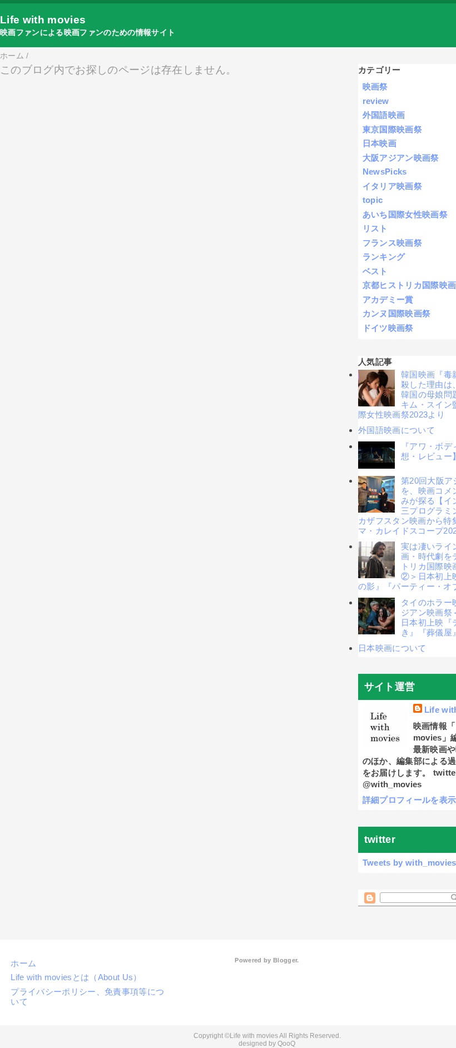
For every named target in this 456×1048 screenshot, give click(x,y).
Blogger (285, 960)
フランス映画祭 (392, 242)
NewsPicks (385, 171)
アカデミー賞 (388, 299)
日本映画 (379, 143)
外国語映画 (384, 115)
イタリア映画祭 (392, 186)
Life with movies (43, 20)
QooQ (286, 1043)
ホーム (23, 963)
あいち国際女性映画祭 (405, 214)
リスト (375, 228)
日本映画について (392, 648)
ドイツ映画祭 (388, 327)
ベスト (375, 271)
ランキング (384, 256)
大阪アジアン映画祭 (401, 157)
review (376, 101)
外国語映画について (396, 430)
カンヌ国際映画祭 (397, 313)
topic (373, 200)
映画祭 (375, 86)
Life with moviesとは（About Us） (76, 977)
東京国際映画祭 (392, 129)
